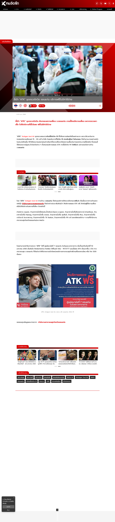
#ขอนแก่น (21, 381)
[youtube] (105, 3)
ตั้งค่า (8, 510)
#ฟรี (48, 381)
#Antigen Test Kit (82, 377)
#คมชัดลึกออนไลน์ (58, 377)
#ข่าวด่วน (38, 377)
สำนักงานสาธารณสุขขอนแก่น (33, 203)
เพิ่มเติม (4, 503)
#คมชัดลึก (47, 377)
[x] (101, 3)
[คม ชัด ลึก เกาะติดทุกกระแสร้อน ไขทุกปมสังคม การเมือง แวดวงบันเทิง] (57, 3)
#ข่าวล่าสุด (21, 377)
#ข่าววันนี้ (30, 377)
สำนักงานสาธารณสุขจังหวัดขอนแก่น (51, 322)
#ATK (93, 377)
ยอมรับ (8, 506)
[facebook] (97, 3)
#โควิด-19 (70, 377)
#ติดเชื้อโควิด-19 (31, 381)
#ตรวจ (41, 381)
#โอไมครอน (66, 381)
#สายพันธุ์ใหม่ (56, 381)
